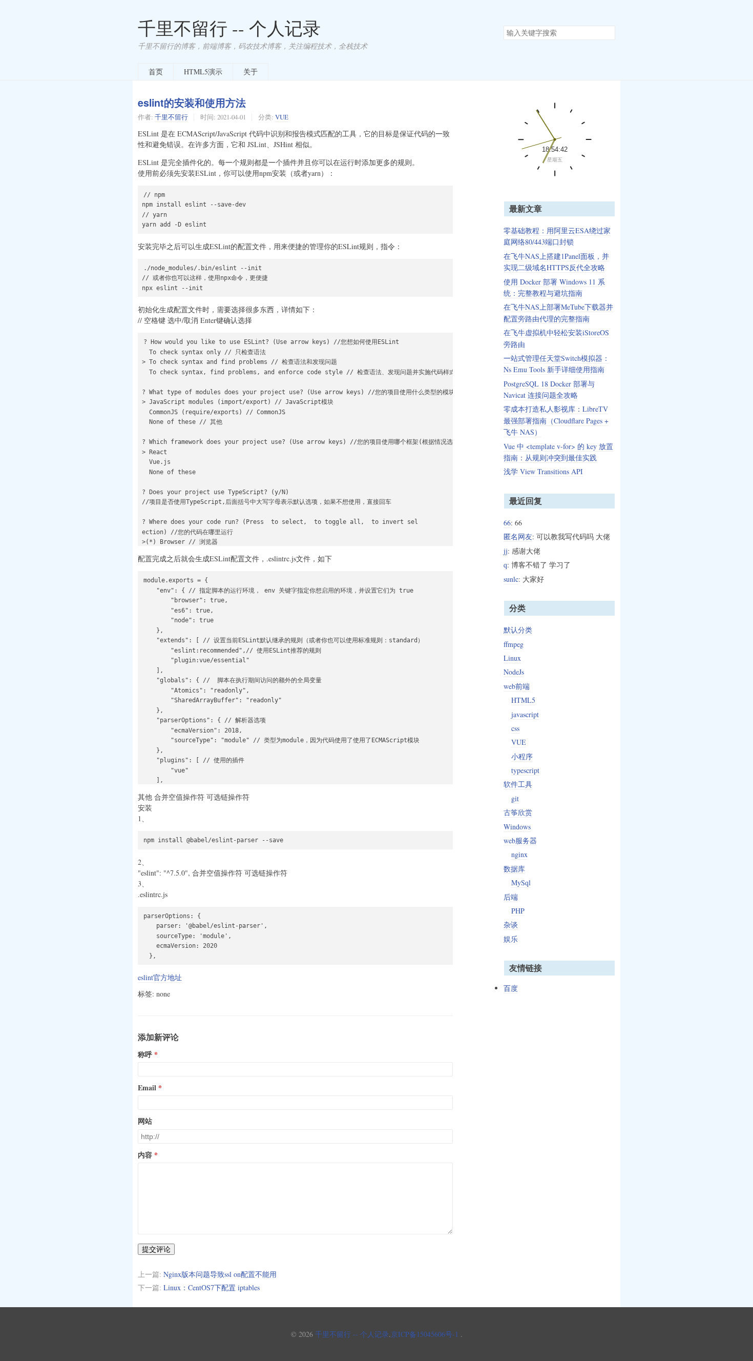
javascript (525, 714)
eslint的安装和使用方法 (192, 102)
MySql (521, 882)
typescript (525, 770)
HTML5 (523, 700)
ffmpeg (514, 644)
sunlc (511, 579)
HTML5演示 (203, 71)
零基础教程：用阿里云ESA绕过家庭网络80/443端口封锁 (557, 236)
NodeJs (514, 672)
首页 (156, 71)
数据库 (514, 869)
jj (506, 551)
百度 (511, 988)
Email (147, 1088)
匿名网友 (518, 536)
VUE (281, 116)
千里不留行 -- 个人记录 (229, 28)
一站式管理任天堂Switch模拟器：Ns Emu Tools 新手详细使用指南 (557, 363)
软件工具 (518, 784)
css (515, 728)
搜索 (607, 33)
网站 (145, 1121)
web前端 (517, 686)
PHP (518, 911)
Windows (517, 826)
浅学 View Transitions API (543, 471)
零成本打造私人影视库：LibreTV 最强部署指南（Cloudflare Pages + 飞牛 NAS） (556, 420)
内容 (145, 1155)
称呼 (145, 1054)
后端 (511, 897)
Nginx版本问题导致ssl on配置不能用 (220, 1274)
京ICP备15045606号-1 (424, 1334)
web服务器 (520, 840)
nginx (519, 854)
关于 (250, 71)
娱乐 (511, 939)
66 (507, 522)
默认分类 (518, 630)
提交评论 (156, 1249)
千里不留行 (171, 116)
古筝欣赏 (518, 812)
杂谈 (511, 924)
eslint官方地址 (160, 977)
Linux (512, 658)
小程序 (522, 756)
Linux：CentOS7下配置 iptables (211, 1287)
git (515, 798)
